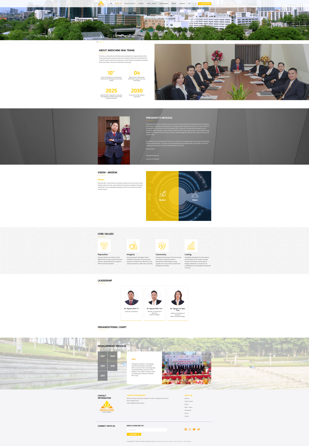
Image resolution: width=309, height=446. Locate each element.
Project (141, 3)
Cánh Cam (160, 441)
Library (173, 3)
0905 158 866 (205, 3)
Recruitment (164, 3)
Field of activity (129, 3)
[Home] (111, 4)
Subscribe (133, 434)
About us (118, 3)
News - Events (151, 3)
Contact (182, 3)
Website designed (152, 441)
